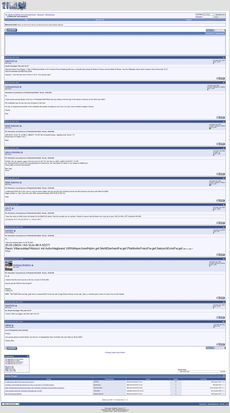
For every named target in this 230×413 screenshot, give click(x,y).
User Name (199, 14)
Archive (222, 404)
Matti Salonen (12, 125)
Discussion (40, 14)
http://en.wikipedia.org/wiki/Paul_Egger (18, 71)
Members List (100, 19)
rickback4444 (12, 86)
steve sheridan (12, 152)
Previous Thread (111, 352)
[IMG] (6, 369)
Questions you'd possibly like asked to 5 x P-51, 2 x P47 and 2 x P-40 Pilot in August (29, 385)
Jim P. (8, 208)
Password (199, 17)
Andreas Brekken (22, 265)
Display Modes (220, 33)
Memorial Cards (50, 14)
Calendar (189, 19)
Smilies (7, 368)
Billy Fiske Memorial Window (13, 394)
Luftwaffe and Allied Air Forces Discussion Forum (21, 14)
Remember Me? (220, 14)
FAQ (26, 19)
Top (227, 404)
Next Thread (120, 352)
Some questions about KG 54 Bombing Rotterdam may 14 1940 (23, 391)
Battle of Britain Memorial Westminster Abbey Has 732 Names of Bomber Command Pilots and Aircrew (34, 388)
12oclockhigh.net (213, 404)
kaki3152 (10, 61)
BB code (7, 366)
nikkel (8, 325)
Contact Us (202, 404)
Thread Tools (210, 33)
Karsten (9, 230)
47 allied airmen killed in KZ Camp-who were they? (19, 382)
